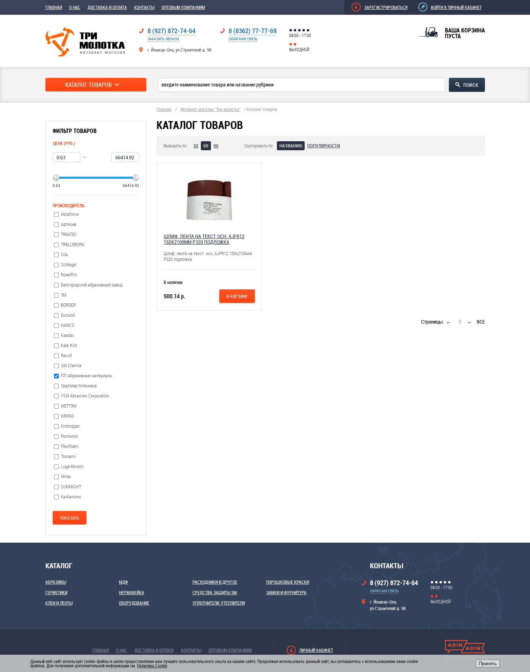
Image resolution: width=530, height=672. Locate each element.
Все (481, 321)
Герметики (56, 592)
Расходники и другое (215, 582)
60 (205, 145)
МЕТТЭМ (68, 406)
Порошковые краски (287, 582)
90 (215, 145)
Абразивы (55, 582)
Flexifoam (70, 446)
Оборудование (134, 603)
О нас (74, 7)
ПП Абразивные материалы (86, 375)
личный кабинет (316, 650)
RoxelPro (69, 274)
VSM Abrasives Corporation (85, 396)
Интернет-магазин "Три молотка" (210, 109)
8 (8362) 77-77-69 (253, 30)
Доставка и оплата (107, 7)
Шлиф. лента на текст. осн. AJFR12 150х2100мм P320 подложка (204, 239)
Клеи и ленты (58, 603)
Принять (488, 663)
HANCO (67, 325)
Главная (53, 7)
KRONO (67, 416)
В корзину (237, 296)
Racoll (66, 355)
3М (63, 295)
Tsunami (68, 456)
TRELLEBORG (73, 244)
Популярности (323, 145)
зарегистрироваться (385, 7)
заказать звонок (163, 38)
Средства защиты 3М (215, 592)
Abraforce (70, 214)
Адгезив (68, 224)
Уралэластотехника (79, 385)
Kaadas (67, 335)
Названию (290, 145)
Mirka (66, 476)
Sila (64, 254)
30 (195, 145)
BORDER (68, 305)
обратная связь (243, 38)
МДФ (123, 582)
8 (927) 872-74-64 (171, 30)
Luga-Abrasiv (72, 466)
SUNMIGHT (71, 486)
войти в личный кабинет (456, 7)
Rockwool (69, 436)
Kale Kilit (69, 345)
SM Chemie (71, 365)
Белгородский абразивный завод (91, 285)
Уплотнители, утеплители (219, 603)
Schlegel (68, 264)
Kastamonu (71, 496)
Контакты (144, 7)
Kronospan (70, 426)
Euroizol (68, 315)
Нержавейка (131, 592)
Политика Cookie (152, 665)
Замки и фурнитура (286, 592)
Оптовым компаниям (183, 7)
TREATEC (69, 234)
